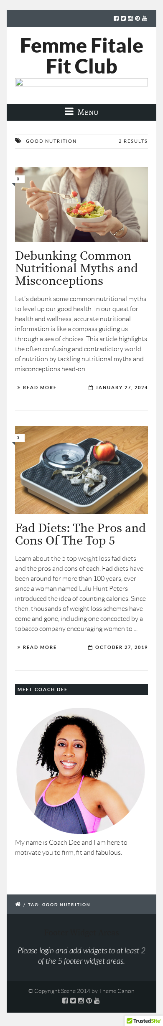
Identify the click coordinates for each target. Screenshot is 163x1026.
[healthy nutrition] (81, 204)
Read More (40, 387)
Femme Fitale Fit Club (81, 55)
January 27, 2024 (122, 387)
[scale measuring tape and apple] (81, 470)
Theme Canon (117, 991)
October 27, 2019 (121, 647)
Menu (87, 112)
